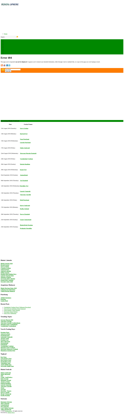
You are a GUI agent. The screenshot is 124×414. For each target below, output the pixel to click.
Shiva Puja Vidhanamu (10, 313)
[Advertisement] (51, 20)
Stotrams (8, 50)
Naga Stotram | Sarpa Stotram (12, 310)
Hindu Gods (9, 43)
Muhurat (6, 46)
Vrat (5, 52)
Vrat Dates (8, 53)
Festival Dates (9, 40)
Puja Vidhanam (8, 47)
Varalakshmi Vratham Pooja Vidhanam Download (17, 307)
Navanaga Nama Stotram (10, 312)
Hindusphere (8, 411)
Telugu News (11, 412)
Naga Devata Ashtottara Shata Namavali (15, 309)
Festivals (6, 41)
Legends (6, 44)
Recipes (6, 49)
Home (5, 34)
